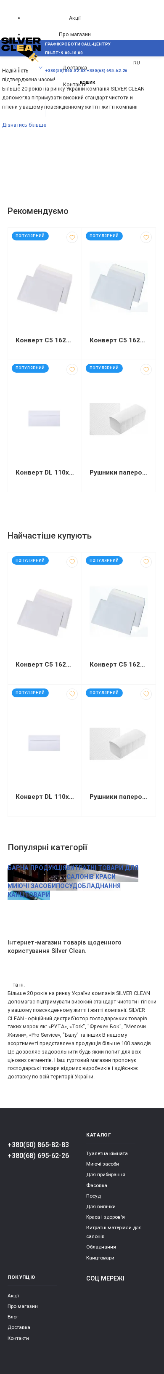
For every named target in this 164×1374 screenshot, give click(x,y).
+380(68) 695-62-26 (38, 1156)
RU (136, 63)
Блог (13, 1317)
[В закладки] (72, 237)
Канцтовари (100, 1258)
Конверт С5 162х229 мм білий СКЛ (45, 340)
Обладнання (101, 1247)
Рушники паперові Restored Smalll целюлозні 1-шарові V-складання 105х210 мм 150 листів (119, 472)
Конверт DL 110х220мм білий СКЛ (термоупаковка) (45, 472)
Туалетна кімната (107, 1153)
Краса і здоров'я (105, 1217)
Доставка (19, 1327)
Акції (75, 18)
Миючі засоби (102, 1164)
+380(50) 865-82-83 (38, 1145)
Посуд (93, 1196)
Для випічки (101, 1206)
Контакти (18, 1338)
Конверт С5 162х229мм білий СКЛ (119, 340)
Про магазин (75, 34)
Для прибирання (105, 1174)
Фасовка (96, 1185)
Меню (22, 67)
